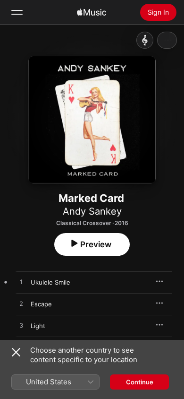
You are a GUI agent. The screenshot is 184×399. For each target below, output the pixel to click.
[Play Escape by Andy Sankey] (21, 304)
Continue (139, 382)
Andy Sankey (92, 211)
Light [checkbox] (38, 326)
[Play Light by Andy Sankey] (21, 325)
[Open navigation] (17, 12)
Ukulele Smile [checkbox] (50, 282)
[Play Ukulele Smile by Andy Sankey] (21, 282)
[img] (91, 12)
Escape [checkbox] (41, 304)
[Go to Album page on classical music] (144, 40)
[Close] (16, 352)
